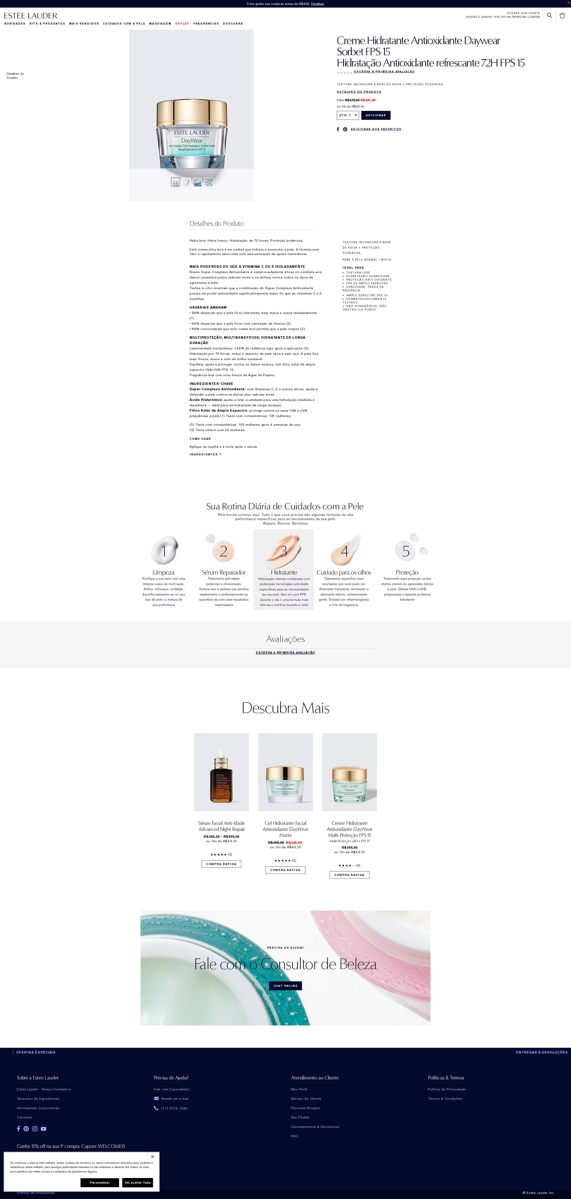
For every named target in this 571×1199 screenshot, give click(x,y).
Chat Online (285, 985)
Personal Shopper (306, 1108)
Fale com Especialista (171, 1089)
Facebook (18, 1128)
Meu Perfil (299, 1089)
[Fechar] (152, 1157)
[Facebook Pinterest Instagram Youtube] (74, 1129)
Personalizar (100, 1182)
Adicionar (376, 115)
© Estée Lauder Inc (538, 1193)
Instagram (34, 1128)
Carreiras (24, 1117)
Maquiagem (160, 23)
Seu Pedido (300, 1117)
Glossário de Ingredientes (38, 1098)
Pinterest (26, 1128)
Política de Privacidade (36, 1193)
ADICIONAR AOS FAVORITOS (376, 129)
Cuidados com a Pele (124, 23)
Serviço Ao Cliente (306, 1098)
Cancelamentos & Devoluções (315, 1126)
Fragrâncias (206, 23)
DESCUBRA (233, 23)
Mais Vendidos (84, 23)
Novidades (15, 23)
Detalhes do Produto (15, 76)
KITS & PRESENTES (47, 23)
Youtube (43, 1129)
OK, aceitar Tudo (138, 1182)
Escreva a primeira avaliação (384, 71)
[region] (82, 1172)
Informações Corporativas (38, 1108)
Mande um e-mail (174, 1098)
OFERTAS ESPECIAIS (36, 1052)
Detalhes (317, 4)
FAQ (294, 1136)
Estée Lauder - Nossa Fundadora (44, 1089)
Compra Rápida (221, 864)
